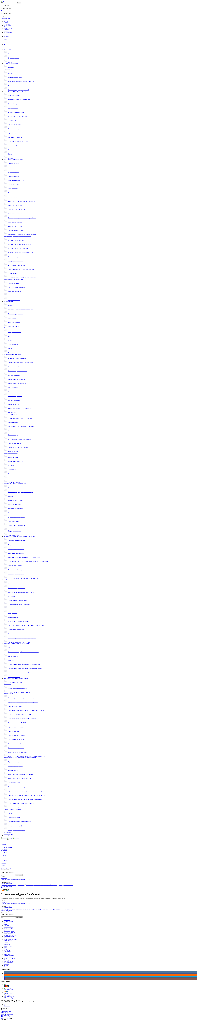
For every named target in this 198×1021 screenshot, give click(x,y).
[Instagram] (4, 979)
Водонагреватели (8, 69)
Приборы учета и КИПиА (10, 453)
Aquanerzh (3, 855)
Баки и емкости (8, 49)
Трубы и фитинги (8, 693)
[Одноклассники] (3, 890)
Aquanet (3, 857)
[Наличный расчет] (9, 996)
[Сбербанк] (7, 995)
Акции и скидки (8, 28)
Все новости (4, 878)
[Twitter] (4, 976)
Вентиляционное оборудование (12, 63)
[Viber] (4, 890)
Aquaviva (3, 865)
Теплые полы (7, 684)
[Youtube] (4, 977)
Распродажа (7, 526)
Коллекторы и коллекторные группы (13, 279)
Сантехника (7, 579)
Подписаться (19, 875)
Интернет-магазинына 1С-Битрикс (6, 1012)
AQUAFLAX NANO (6, 847)
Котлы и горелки (8, 301)
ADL (2, 842)
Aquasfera (3, 863)
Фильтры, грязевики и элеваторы (12, 809)
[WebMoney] (7, 988)
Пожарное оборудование (10, 414)
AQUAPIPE (4, 860)
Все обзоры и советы (6, 883)
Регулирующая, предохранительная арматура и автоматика (19, 536)
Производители (8, 32)
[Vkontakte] (4, 972)
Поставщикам (7, 25)
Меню (5, 39)
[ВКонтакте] (1, 890)
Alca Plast (3, 844)
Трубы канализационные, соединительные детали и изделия (20, 757)
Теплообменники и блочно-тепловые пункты (16, 678)
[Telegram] (8, 890)
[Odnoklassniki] (4, 974)
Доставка (6, 29)
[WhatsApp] (6, 890)
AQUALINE (4, 850)
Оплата (6, 31)
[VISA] (6, 984)
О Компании (7, 24)
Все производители (6, 868)
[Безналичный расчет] (10, 998)
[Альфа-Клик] (8, 993)
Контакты (6, 33)
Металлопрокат (8, 327)
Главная (6, 21)
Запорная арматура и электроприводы (14, 159)
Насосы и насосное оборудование (13, 354)
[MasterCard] (6, 987)
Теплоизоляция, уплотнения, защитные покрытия (17, 643)
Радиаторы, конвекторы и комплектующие (15, 483)
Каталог (6, 22)
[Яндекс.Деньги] (8, 989)
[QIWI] (6, 992)
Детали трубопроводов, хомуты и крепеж (15, 91)
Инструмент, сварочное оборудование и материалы (17, 236)
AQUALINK (4, 852)
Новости (6, 27)
